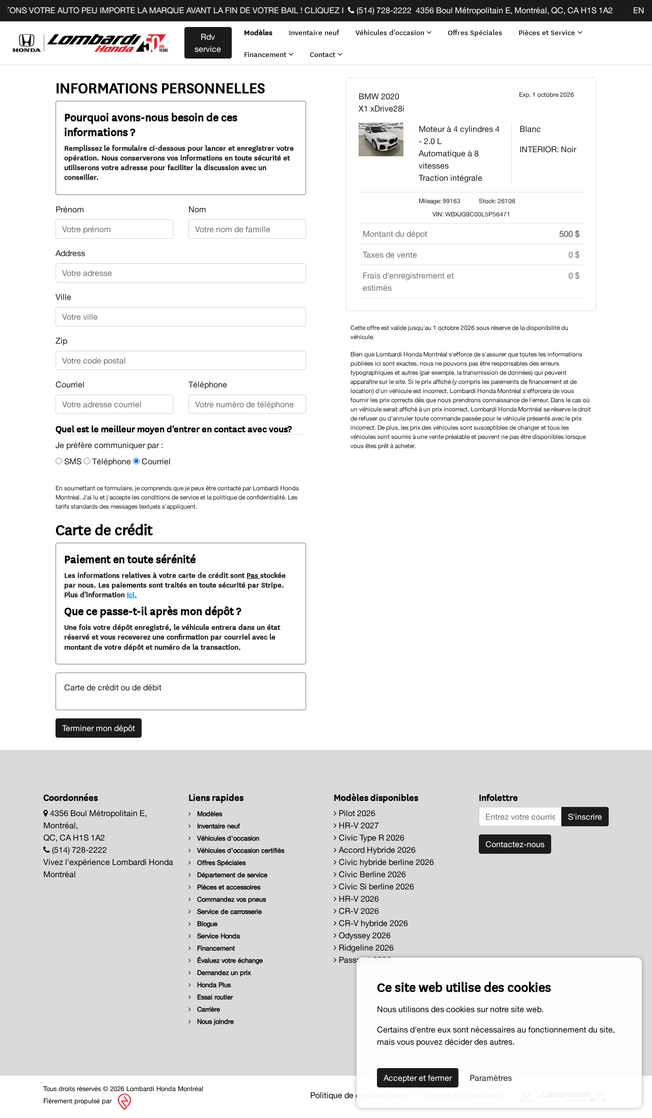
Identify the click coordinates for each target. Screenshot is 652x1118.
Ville (63, 296)
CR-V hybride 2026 (372, 923)
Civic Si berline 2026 (375, 886)
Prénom (70, 209)
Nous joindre (214, 1021)
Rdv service (208, 42)
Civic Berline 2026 (371, 874)
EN (638, 10)
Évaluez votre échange (229, 960)
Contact (323, 54)
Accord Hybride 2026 (376, 849)
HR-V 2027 (358, 825)
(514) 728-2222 (383, 10)
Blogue (206, 924)
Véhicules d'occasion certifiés (239, 850)
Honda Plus (213, 985)
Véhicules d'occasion (391, 32)
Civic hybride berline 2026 (385, 862)
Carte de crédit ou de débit (112, 687)
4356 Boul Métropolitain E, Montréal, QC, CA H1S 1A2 (514, 10)
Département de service (231, 875)
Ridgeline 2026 (365, 947)
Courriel (70, 384)
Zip (61, 340)
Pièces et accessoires (227, 887)
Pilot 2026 (356, 813)
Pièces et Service (548, 32)
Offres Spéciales (475, 32)
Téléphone (207, 384)
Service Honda (217, 936)
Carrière (207, 1009)
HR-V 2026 (358, 898)
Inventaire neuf (314, 32)
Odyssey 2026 (364, 935)
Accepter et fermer (418, 1077)
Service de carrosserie (228, 911)
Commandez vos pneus (230, 899)
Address (70, 253)
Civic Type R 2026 (370, 837)
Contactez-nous (515, 844)
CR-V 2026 (358, 910)
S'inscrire (585, 816)
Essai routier (214, 997)
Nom (197, 209)
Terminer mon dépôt (98, 728)
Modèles (258, 32)
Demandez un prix (223, 972)
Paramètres (491, 1077)
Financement (266, 54)
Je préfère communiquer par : (109, 445)
